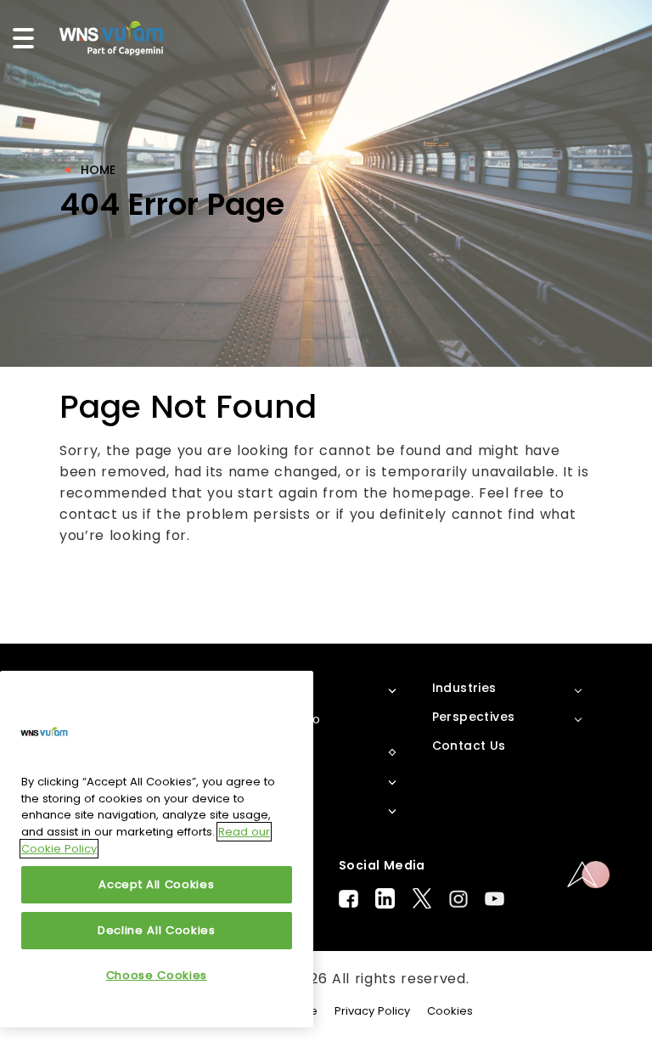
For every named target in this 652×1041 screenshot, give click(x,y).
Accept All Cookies (156, 884)
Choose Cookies (156, 975)
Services (272, 808)
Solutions (275, 779)
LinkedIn (385, 898)
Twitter (422, 898)
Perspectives (473, 717)
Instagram (458, 899)
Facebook (348, 899)
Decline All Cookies (156, 930)
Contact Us (469, 745)
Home (98, 169)
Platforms (277, 751)
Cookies (450, 1011)
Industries (464, 688)
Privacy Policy (372, 1011)
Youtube (494, 899)
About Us (275, 688)
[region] (156, 849)
